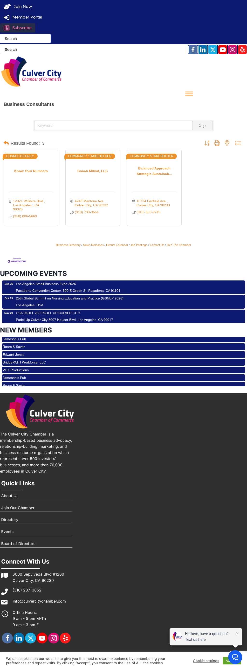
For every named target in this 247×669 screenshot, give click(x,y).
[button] (17, 6)
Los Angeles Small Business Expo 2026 (46, 284)
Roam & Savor (14, 341)
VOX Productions (16, 364)
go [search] (204, 126)
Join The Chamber (179, 245)
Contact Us (157, 245)
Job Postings (138, 245)
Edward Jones (13, 349)
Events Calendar (117, 245)
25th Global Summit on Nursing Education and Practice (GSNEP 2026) (70, 298)
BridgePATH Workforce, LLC (24, 357)
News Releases (93, 245)
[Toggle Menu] (189, 93)
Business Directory (68, 245)
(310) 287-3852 (27, 590)
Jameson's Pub (14, 372)
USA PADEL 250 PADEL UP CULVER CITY (48, 313)
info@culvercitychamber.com (39, 601)
